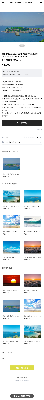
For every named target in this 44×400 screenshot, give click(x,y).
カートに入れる (22, 123)
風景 (3, 358)
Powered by (19, 380)
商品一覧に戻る (22, 368)
